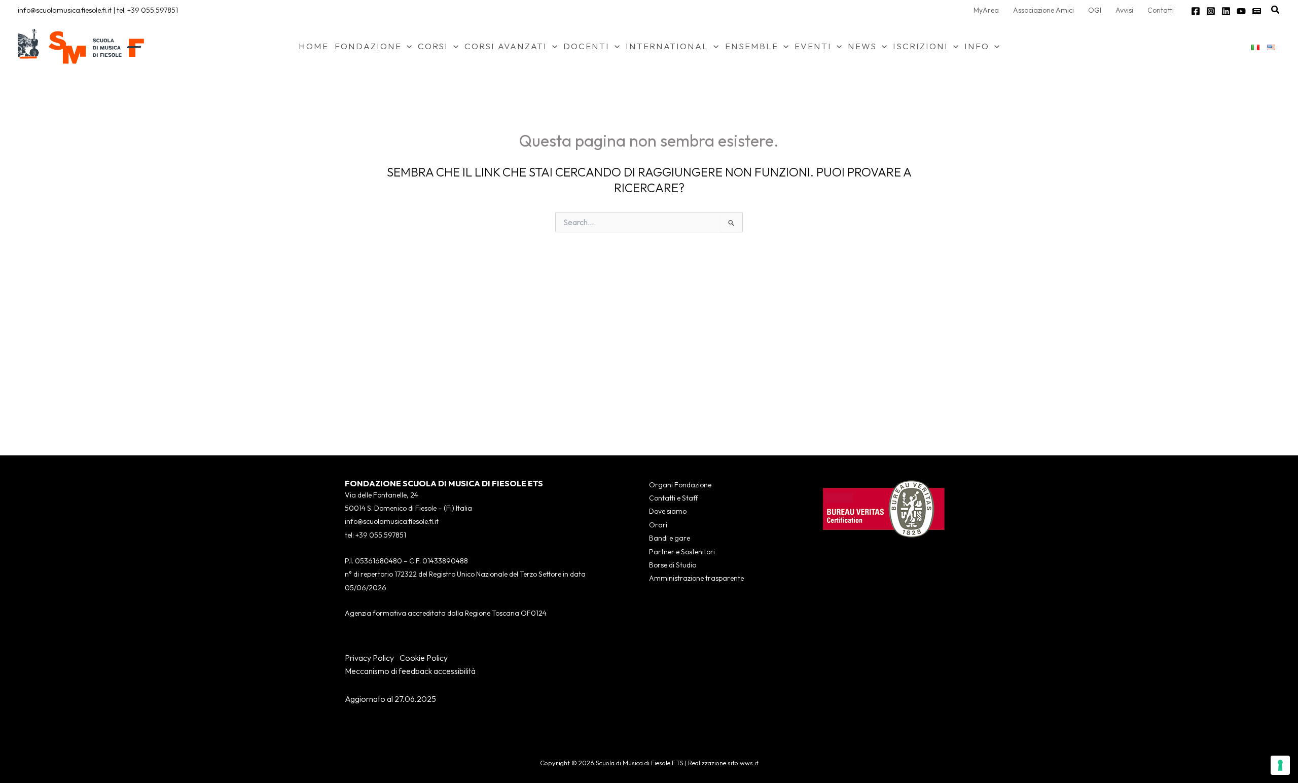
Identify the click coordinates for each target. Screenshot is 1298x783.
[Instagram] (1210, 11)
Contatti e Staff (673, 498)
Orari (658, 524)
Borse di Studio (672, 565)
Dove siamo (668, 511)
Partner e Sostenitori (682, 551)
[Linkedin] (1226, 11)
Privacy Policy (369, 658)
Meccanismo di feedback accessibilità (410, 671)
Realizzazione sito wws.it (723, 763)
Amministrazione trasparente (696, 578)
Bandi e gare (669, 538)
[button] (1275, 10)
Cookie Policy (424, 658)
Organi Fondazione (680, 484)
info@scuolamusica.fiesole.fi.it (65, 10)
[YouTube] (1241, 11)
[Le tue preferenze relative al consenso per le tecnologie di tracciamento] (1280, 765)
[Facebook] (1195, 11)
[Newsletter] (1256, 11)
